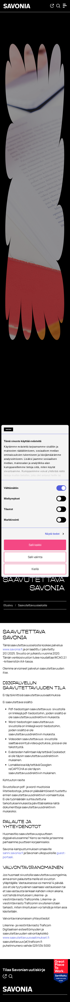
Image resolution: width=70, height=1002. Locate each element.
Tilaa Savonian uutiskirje (24, 969)
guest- (61, 853)
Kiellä (35, 569)
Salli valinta (35, 557)
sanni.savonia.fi (13, 853)
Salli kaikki (35, 545)
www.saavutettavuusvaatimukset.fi (26, 937)
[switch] (61, 499)
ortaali (8, 857)
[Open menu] (65, 6)
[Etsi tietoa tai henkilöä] (58, 6)
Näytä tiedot (52, 533)
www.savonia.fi (12, 649)
